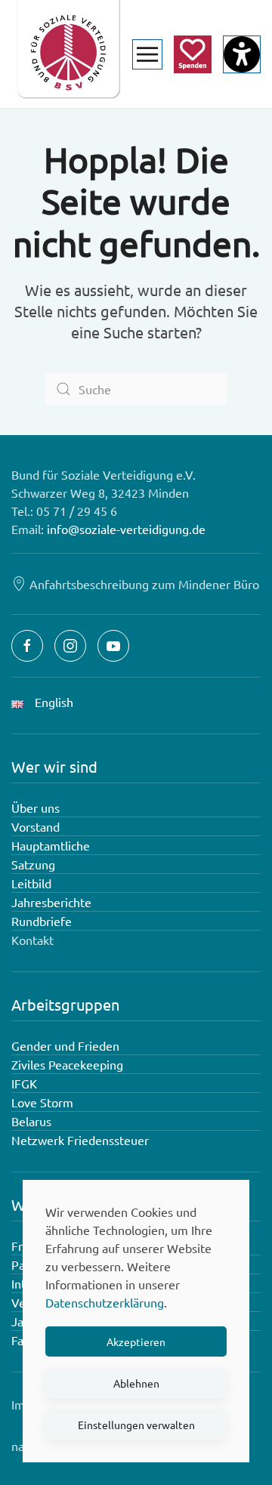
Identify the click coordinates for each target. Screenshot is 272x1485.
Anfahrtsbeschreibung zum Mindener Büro (144, 583)
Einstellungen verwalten (136, 1424)
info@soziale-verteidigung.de (126, 528)
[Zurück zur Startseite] (68, 54)
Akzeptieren (136, 1341)
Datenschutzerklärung (104, 1302)
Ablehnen (136, 1383)
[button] (147, 54)
